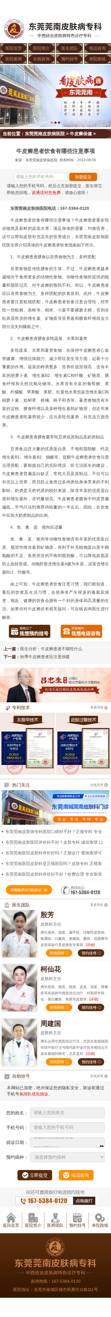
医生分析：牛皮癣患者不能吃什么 (51, 648)
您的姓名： (17, 1112)
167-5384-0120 (66, 1281)
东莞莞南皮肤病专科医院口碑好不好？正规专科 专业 (53, 831)
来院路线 (97, 59)
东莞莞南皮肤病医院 (45, 133)
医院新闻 (13, 59)
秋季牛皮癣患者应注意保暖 (45, 656)
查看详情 (96, 707)
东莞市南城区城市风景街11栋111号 (66, 1289)
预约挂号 (69, 59)
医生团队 (69, 48)
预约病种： (17, 1157)
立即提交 (39, 1175)
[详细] (90, 945)
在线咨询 (41, 59)
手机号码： (17, 1127)
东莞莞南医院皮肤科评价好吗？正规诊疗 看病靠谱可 (53, 852)
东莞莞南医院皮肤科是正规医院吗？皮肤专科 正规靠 (53, 863)
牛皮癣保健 (81, 133)
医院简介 (41, 48)
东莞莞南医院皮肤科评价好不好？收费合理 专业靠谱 (53, 874)
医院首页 (13, 48)
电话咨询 (97, 48)
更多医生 (96, 904)
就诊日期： (17, 1142)
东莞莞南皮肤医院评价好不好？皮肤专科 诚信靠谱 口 (54, 842)
